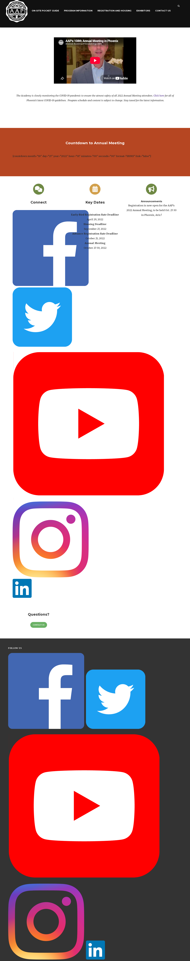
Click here (158, 95)
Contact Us (163, 10)
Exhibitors (143, 10)
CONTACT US (39, 625)
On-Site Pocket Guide (45, 10)
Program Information (78, 10)
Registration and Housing (114, 10)
